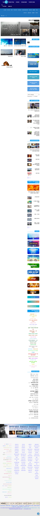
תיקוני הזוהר (36, 416)
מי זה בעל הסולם (9, 466)
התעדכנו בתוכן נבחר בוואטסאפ (33, 83)
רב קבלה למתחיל (9, 487)
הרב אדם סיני (34, 382)
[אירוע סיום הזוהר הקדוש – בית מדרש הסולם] (33, 106)
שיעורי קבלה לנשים (35, 409)
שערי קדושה (30, 409)
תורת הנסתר (36, 412)
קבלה (29, 400)
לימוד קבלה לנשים (34, 394)
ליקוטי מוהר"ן (36, 395)
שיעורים (17, 2)
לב (33, 329)
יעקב (33, 387)
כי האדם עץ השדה (9, 456)
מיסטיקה (31, 395)
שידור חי (4, 6)
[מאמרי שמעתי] (25, 32)
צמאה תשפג (6, 485)
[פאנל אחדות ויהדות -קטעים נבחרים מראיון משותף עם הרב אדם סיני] (29, 132)
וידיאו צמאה (33, 322)
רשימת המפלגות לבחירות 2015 (7, 495)
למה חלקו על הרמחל (8, 461)
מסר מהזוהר (29, 12)
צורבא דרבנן (34, 358)
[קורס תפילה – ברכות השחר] (29, 169)
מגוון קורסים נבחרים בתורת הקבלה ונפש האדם (35, 115)
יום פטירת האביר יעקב (33, 327)
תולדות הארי (9, 497)
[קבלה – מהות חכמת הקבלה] (29, 223)
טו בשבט (30, 386)
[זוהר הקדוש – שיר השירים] (10, 29)
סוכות (30, 397)
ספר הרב (25, 506)
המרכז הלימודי (32, 2)
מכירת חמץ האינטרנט (8, 468)
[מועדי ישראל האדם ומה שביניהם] (20, 42)
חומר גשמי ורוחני (33, 324)
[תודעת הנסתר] (29, 219)
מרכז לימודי (14, 506)
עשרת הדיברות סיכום (33, 350)
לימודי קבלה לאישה (33, 333)
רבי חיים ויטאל (36, 407)
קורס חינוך (37, 173)
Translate (35, 96)
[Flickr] (4, 15)
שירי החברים (33, 359)
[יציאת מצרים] (29, 197)
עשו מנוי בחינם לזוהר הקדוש (33, 77)
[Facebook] (6, 15)
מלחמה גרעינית (33, 338)
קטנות (3, 485)
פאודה (33, 352)
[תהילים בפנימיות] (34, 25)
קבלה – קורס (36, 214)
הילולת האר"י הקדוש (6, 449)
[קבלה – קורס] (29, 215)
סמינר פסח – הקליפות (37, 155)
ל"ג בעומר (36, 389)
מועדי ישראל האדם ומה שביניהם (20, 45)
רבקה (30, 358)
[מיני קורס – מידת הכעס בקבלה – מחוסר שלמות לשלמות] (33, 188)
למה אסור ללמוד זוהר (6, 459)
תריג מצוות (6, 497)
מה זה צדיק (4, 463)
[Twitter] (3, 15)
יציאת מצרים (37, 196)
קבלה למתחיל (11, 2)
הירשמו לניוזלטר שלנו (33, 71)
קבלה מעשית (31, 402)
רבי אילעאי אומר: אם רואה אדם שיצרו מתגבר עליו (6, 490)
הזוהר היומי (35, 379)
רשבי (33, 407)
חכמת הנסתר (34, 384)
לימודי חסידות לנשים (34, 392)
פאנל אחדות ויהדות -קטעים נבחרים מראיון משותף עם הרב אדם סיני (36, 133)
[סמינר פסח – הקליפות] (29, 155)
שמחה (33, 364)
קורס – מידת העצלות (37, 210)
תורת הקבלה (36, 414)
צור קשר (4, 2)
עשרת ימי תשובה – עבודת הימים (35, 128)
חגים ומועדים (23, 447)
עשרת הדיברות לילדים (8, 482)
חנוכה (4, 452)
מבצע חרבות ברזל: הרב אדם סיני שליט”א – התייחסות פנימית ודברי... (35, 122)
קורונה (37, 404)
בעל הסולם (32, 375)
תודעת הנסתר (36, 218)
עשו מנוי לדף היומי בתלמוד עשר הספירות (33, 89)
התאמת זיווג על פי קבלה (33, 321)
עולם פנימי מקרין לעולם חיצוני (7, 480)
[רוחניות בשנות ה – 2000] (29, 202)
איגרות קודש (10, 56)
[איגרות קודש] (7, 52)
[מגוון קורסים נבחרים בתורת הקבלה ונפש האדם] (29, 115)
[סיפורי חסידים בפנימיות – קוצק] (25, 25)
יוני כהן (36, 387)
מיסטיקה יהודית (36, 397)
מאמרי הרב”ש (23, 56)
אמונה (31, 374)
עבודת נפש (10, 478)
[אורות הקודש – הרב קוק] (7, 42)
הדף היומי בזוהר (21, 505)
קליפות (35, 404)
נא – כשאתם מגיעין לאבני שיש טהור (33, 341)
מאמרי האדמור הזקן (9, 463)
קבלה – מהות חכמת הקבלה (36, 223)
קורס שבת (37, 159)
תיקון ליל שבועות (31, 414)
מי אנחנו (10, 6)
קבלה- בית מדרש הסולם (29, 505)
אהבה (34, 374)
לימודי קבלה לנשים (33, 335)
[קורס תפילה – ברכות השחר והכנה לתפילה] (29, 164)
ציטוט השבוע (9, 485)
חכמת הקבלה (24, 2)
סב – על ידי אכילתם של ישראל (7, 473)
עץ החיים (30, 349)
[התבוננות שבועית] (7, 63)
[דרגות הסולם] (34, 32)
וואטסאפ (33, 12)
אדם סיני (37, 374)
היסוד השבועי (35, 380)
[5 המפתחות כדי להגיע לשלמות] (29, 206)
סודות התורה (33, 344)
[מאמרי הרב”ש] (20, 52)
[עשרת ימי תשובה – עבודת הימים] (29, 128)
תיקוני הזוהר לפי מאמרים (33, 366)
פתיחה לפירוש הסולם (33, 356)
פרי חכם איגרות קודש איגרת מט (33, 354)
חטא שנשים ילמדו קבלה (8, 452)
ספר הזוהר (36, 399)
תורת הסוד (31, 412)
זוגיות (29, 382)
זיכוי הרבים (25, 12)
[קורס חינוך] (29, 174)
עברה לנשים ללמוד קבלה (33, 347)
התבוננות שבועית (9, 67)
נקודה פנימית (33, 343)
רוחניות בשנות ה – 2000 (36, 202)
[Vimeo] (1, 15)
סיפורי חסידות (9, 475)
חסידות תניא (33, 326)
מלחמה (32, 397)
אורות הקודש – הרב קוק (8, 45)
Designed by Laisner (17, 508)
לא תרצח (10, 459)
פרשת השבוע (35, 400)
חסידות (37, 12)
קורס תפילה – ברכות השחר (36, 169)
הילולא (10, 449)
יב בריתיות (4, 454)
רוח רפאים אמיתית (9, 493)
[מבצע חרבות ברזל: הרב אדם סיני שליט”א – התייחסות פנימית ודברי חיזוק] (29, 121)
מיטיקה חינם (5, 466)
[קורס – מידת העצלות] (29, 210)
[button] (2, 4)
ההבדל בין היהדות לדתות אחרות (7, 447)
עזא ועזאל (35, 349)
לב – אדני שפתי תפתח (33, 331)
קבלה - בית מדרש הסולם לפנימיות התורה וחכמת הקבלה (31, 507)
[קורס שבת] (29, 160)
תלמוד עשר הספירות (34, 418)
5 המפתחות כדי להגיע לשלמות (36, 206)
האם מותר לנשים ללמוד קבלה (34, 377)
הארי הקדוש (33, 318)
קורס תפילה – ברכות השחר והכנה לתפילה (36, 164)
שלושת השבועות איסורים (33, 362)
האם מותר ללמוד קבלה (33, 316)
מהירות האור (33, 337)
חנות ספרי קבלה (20, 506)
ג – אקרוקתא (33, 314)
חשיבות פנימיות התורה (8, 454)
